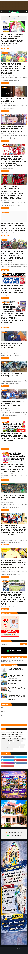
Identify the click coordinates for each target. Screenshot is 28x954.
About (13, 948)
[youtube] (7, 766)
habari (3, 732)
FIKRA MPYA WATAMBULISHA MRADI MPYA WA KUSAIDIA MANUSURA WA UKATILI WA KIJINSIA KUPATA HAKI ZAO (17, 689)
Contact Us (18, 948)
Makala (20, 734)
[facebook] (7, 757)
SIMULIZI (3, 736)
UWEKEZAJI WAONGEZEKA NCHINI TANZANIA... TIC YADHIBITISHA (11, 345)
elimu (16, 734)
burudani (4, 734)
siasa (21, 732)
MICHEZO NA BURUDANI (17, 736)
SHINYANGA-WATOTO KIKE (15, 742)
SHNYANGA (4, 745)
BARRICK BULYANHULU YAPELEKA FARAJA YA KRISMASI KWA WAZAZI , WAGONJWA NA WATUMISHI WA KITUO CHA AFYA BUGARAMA (14, 530)
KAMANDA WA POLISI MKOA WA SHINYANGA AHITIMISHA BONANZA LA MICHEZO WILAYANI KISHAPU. (16, 682)
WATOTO (22, 747)
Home (9, 948)
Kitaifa (12, 732)
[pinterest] (20, 760)
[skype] (7, 760)
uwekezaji (9, 738)
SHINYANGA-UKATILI (16, 738)
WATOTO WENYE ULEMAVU (7, 749)
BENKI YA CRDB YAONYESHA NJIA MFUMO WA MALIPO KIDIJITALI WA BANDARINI (12, 128)
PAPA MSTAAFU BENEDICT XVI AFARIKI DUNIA (13, 100)
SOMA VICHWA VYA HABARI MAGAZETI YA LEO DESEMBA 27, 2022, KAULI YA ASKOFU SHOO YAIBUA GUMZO (14, 437)
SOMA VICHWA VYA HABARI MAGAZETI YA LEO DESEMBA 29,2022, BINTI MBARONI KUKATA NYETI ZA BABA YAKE (13, 289)
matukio (8, 734)
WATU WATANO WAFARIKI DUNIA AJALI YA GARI (12, 374)
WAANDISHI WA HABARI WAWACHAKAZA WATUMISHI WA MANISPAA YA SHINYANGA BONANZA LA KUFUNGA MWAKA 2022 (13, 68)
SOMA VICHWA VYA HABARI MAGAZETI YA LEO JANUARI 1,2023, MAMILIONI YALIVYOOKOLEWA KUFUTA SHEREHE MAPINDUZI (12, 38)
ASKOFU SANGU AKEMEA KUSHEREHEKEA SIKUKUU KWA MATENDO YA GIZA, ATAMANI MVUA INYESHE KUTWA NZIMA (13, 563)
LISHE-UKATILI (16, 740)
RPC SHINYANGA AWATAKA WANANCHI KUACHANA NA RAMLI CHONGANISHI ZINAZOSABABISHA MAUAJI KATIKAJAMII (12, 255)
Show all (14, 18)
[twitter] (20, 757)
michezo (17, 732)
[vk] (20, 763)
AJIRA (3, 740)
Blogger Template (11, 950)
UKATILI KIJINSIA (21, 745)
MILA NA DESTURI (5, 742)
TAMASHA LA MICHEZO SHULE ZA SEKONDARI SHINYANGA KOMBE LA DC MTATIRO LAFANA (16, 675)
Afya (13, 734)
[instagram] (7, 763)
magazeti (8, 732)
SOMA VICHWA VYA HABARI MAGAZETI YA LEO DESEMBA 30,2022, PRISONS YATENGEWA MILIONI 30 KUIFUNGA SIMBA (13, 226)
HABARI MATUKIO (9, 740)
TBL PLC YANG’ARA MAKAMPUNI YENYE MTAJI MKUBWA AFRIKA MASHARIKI (16, 669)
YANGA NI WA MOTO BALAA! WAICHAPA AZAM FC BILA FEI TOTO (13, 497)
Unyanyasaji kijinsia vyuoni (7, 747)
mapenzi (3, 738)
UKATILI (23, 738)
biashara (8, 736)
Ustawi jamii (16, 747)
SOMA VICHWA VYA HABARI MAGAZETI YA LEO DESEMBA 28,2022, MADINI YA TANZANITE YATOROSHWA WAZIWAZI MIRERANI (12, 318)
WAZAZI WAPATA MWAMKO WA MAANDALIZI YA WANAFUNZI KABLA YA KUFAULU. (12, 404)
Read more (4, 48)
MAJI (22, 740)
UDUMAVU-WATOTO (12, 745)
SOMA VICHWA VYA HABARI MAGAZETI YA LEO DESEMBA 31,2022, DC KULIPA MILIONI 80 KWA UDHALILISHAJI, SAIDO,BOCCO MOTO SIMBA (13, 161)
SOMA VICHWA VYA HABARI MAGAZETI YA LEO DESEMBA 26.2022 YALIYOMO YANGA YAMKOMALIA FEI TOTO (12, 467)
